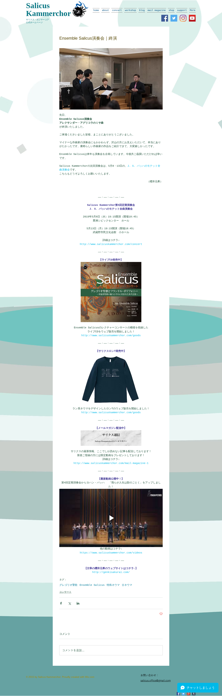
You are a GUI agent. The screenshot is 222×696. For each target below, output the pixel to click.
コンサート (65, 592)
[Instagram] (183, 18)
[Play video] (111, 518)
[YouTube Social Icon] (192, 18)
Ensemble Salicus (92, 585)
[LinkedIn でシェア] (78, 603)
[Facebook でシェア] (61, 603)
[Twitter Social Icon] (173, 18)
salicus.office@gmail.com (155, 680)
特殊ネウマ (113, 585)
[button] (105, 10)
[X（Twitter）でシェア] (69, 603)
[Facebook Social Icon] (164, 18)
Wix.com (89, 676)
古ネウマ (127, 585)
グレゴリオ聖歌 (68, 585)
